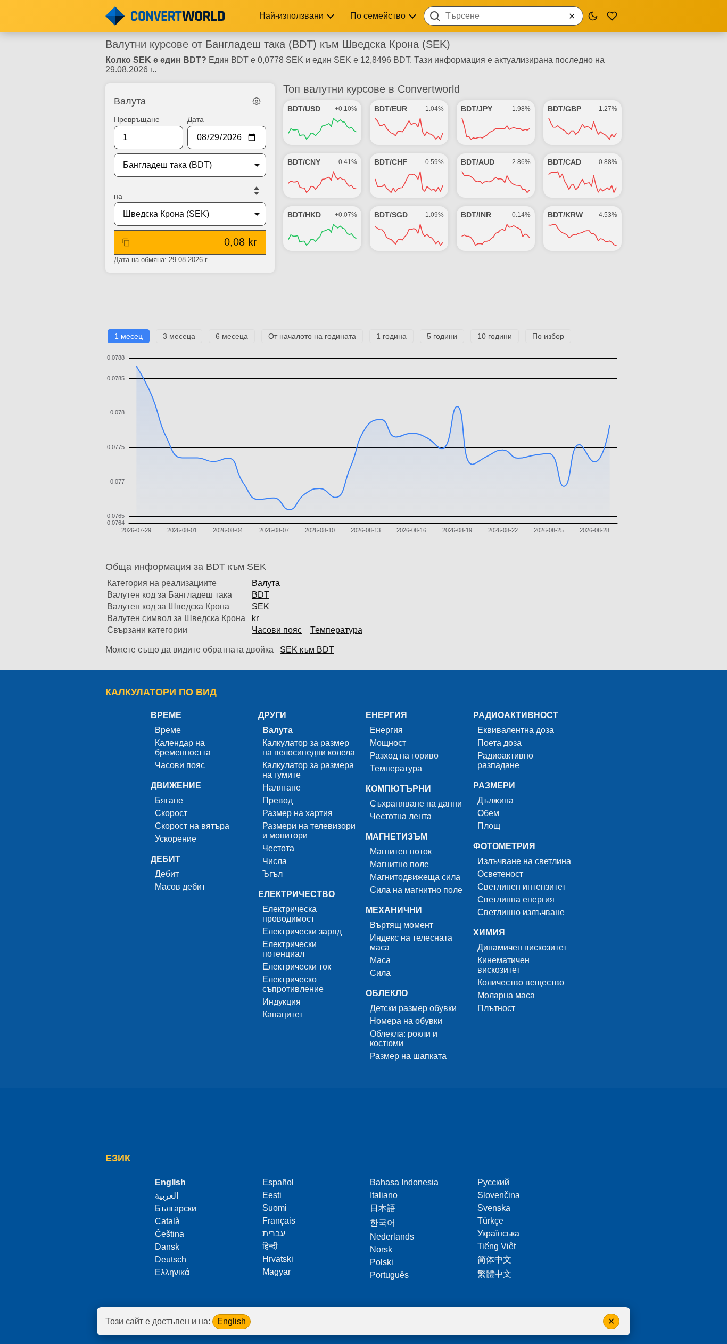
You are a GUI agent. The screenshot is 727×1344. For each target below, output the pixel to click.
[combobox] (503, 16)
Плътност (496, 1008)
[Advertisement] (363, 305)
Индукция (281, 1001)
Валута (266, 583)
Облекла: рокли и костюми (403, 1038)
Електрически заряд (302, 931)
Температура (336, 629)
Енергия (386, 730)
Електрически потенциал (289, 949)
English (231, 1321)
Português (389, 1275)
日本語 (382, 1208)
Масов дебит (180, 886)
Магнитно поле (399, 864)
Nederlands (392, 1236)
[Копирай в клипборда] (126, 242)
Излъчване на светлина (524, 861)
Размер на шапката (408, 1056)
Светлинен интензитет (521, 886)
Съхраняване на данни (416, 803)
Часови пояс (277, 629)
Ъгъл (272, 873)
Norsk (381, 1249)
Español (278, 1182)
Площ (488, 825)
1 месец (128, 336)
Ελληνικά (172, 1272)
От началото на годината (312, 336)
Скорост (171, 813)
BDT (260, 594)
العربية (166, 1195)
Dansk (167, 1246)
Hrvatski (277, 1259)
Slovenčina (498, 1195)
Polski (381, 1262)
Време (168, 730)
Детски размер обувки (413, 1008)
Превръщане (137, 119)
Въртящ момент (401, 925)
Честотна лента (401, 816)
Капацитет (282, 1014)
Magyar (276, 1271)
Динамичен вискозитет (522, 947)
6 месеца (232, 336)
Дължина (495, 800)
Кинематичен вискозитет (503, 965)
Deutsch (170, 1259)
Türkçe (490, 1220)
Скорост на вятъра (192, 825)
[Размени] (256, 190)
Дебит (167, 873)
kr (255, 618)
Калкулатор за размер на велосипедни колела (308, 747)
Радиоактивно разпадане (505, 760)
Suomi (274, 1207)
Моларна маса (506, 995)
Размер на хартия (297, 813)
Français (278, 1220)
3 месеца (179, 336)
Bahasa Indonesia (404, 1182)
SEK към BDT (307, 649)
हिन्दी (270, 1246)
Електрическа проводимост (289, 914)
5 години (442, 336)
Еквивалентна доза (515, 730)
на (118, 196)
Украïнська (498, 1233)
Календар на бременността (183, 747)
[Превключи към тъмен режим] (592, 16)
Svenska (493, 1207)
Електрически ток (296, 966)
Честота (278, 848)
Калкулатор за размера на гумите (308, 770)
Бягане (169, 800)
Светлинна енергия (516, 899)
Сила (380, 973)
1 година (391, 336)
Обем (488, 813)
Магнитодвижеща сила (415, 877)
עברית (273, 1233)
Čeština (169, 1234)
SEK (260, 606)
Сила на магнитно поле (416, 889)
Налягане (281, 787)
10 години (494, 336)
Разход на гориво (404, 755)
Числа (274, 861)
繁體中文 (494, 1273)
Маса (380, 960)
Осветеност (500, 873)
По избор (548, 336)
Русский (493, 1182)
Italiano (384, 1195)
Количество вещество (520, 982)
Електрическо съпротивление (293, 984)
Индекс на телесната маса (411, 942)
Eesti (272, 1195)
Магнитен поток (401, 851)
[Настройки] (256, 101)
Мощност (388, 742)
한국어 (382, 1222)
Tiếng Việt (496, 1246)
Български (175, 1208)
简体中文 (494, 1259)
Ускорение (175, 838)
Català (167, 1221)
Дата (195, 119)
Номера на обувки (406, 1020)
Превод (277, 800)
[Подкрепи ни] (612, 16)
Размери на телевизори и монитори (309, 830)
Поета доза (499, 742)
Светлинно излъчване (521, 912)
